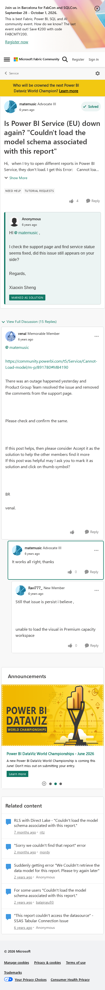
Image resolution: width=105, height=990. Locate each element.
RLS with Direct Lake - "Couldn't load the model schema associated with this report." (56, 823)
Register (78, 59)
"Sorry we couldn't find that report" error (50, 845)
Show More (18, 177)
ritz (42, 832)
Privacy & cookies (47, 962)
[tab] (50, 783)
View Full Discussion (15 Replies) (32, 321)
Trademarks (13, 972)
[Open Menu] (97, 73)
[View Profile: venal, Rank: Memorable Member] (10, 336)
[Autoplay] (44, 783)
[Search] (65, 59)
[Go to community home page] (36, 59)
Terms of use (76, 962)
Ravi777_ (35, 587)
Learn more (68, 90)
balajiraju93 (45, 902)
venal (22, 333)
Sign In (94, 59)
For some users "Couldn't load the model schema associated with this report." (50, 893)
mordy (45, 852)
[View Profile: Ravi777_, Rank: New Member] (21, 590)
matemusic (27, 103)
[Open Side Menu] (6, 59)
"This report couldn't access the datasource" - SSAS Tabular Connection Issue (53, 918)
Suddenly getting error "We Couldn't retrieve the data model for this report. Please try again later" (57, 868)
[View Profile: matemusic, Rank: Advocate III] (10, 106)
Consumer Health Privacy (70, 979)
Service (14, 73)
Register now (16, 41)
